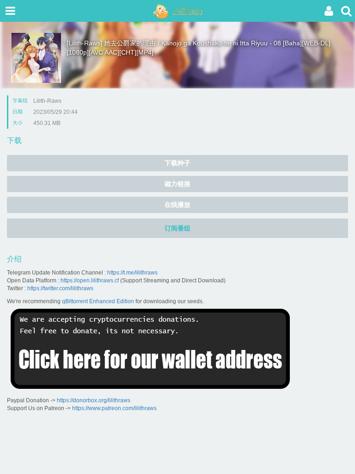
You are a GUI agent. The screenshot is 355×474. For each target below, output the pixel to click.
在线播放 (177, 204)
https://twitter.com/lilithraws (60, 288)
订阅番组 (177, 228)
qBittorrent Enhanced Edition (98, 301)
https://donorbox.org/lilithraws (93, 400)
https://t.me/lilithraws (132, 272)
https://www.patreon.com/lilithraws (114, 408)
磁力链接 (177, 183)
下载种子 (177, 163)
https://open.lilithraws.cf (90, 280)
